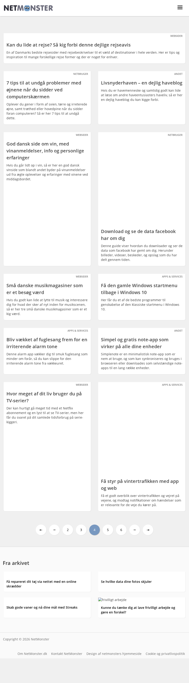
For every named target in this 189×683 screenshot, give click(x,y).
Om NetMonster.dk (32, 653)
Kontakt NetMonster (66, 653)
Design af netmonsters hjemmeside (114, 653)
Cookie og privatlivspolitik (165, 653)
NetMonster (40, 639)
